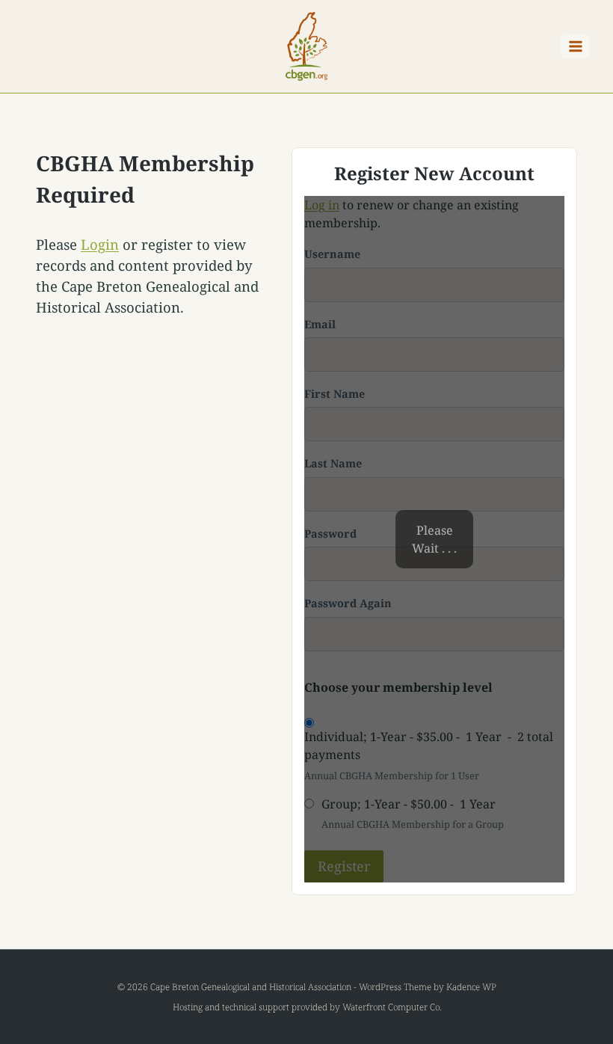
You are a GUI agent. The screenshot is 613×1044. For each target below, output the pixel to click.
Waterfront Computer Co (391, 1007)
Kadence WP (471, 986)
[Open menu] (575, 46)
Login (100, 244)
